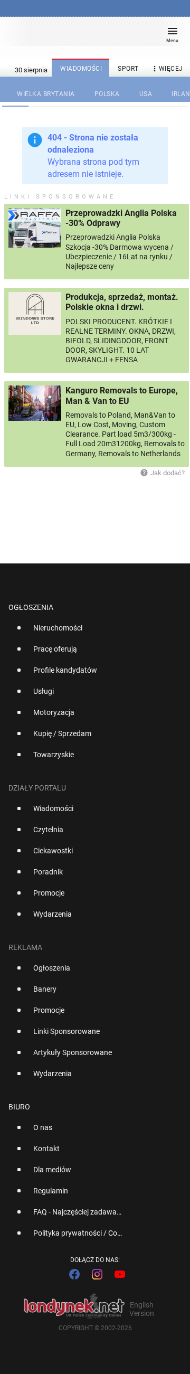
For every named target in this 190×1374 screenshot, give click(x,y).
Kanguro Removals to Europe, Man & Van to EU (121, 395)
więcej (166, 68)
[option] (90, 632)
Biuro (19, 1107)
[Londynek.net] (90, 35)
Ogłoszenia (30, 607)
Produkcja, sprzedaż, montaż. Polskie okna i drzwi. (121, 302)
